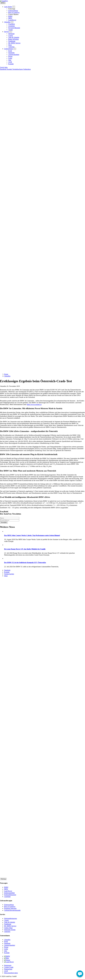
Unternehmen (8, 49)
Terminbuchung (17, 69)
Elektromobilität (9, 893)
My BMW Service (14, 43)
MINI (10, 18)
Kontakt (11, 64)
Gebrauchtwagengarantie (12, 910)
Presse (10, 56)
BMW (10, 16)
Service (6, 31)
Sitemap (3, 879)
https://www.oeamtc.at (34, 404)
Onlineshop (27, 69)
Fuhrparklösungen (10, 895)
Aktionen (11, 47)
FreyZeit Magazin (14, 28)
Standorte (11, 53)
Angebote (11, 26)
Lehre (10, 58)
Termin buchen (9, 574)
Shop (10, 45)
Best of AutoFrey (14, 12)
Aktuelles (7, 22)
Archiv (10, 30)
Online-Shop (8, 928)
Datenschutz (8, 969)
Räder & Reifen (13, 39)
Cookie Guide (8, 967)
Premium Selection (10, 908)
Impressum (7, 965)
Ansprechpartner (13, 54)
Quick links (4, 67)
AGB (10, 62)
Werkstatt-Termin (9, 930)
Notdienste (11, 41)
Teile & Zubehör (13, 37)
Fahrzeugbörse (13, 11)
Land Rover (12, 20)
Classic (10, 35)
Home (6, 374)
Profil (10, 51)
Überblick (11, 24)
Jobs (9, 60)
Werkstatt (11, 34)
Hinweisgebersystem (11, 973)
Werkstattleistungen (10, 918)
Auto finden (8, 7)
